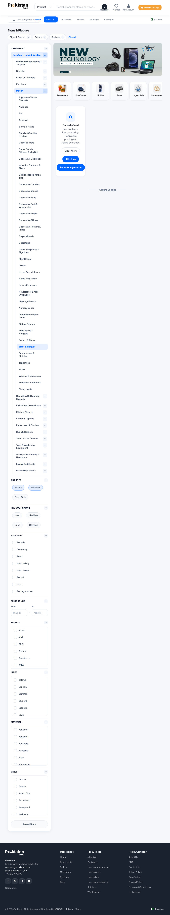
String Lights (25, 389)
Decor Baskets (26, 142)
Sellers (63, 867)
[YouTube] (29, 881)
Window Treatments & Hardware (27, 456)
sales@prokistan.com (16, 870)
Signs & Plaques (27, 346)
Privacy (69, 909)
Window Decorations (30, 376)
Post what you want (71, 167)
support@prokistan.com (18, 867)
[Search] (104, 7)
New (17, 515)
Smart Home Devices (27, 438)
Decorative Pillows (28, 220)
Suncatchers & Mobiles (26, 354)
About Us (133, 857)
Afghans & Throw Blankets (28, 99)
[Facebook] (8, 881)
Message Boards (28, 301)
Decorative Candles (29, 184)
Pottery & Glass (27, 340)
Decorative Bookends (30, 158)
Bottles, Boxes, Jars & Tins (30, 176)
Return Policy (135, 872)
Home (63, 857)
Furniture (21, 84)
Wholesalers (93, 892)
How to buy (93, 877)
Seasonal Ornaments (30, 382)
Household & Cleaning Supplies (28, 397)
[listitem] (62, 91)
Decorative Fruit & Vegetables (28, 205)
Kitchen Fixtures (24, 412)
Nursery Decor (26, 308)
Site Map (64, 877)
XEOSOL (59, 909)
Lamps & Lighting (25, 418)
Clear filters (71, 150)
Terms (78, 909)
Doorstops (24, 242)
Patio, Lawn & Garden (27, 425)
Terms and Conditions (140, 887)
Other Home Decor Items (29, 316)
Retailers (91, 887)
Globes (23, 265)
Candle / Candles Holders (28, 134)
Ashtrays (23, 120)
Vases (22, 369)
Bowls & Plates (26, 126)
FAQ (131, 862)
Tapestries (24, 362)
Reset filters (29, 824)
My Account (135, 892)
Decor (19, 90)
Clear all (72, 37)
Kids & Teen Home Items (28, 405)
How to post (93, 872)
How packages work (97, 882)
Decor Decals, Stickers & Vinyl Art (28, 151)
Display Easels (26, 236)
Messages (109, 19)
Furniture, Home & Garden (27, 55)
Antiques (23, 107)
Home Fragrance (28, 278)
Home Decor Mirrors (29, 272)
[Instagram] (15, 881)
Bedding (20, 71)
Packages (94, 19)
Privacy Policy (136, 882)
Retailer (80, 19)
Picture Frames (27, 324)
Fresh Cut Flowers (25, 77)
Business (35, 487)
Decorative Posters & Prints (30, 228)
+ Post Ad (50, 19)
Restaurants (66, 862)
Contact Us (11, 888)
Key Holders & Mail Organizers (28, 293)
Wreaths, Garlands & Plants (30, 167)
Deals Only (20, 497)
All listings (71, 159)
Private (18, 487)
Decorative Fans (27, 197)
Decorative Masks (28, 213)
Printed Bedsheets (26, 470)
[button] (24, 19)
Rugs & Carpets (24, 432)
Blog (62, 882)
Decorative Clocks (28, 191)
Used (17, 525)
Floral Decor (25, 259)
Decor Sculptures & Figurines (29, 251)
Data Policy (134, 877)
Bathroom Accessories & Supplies (29, 63)
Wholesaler (66, 19)
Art (20, 113)
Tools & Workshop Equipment (25, 446)
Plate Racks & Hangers (26, 332)
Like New (33, 515)
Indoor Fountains (28, 285)
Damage (33, 525)
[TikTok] (22, 881)
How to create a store (98, 867)
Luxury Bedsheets (25, 464)
